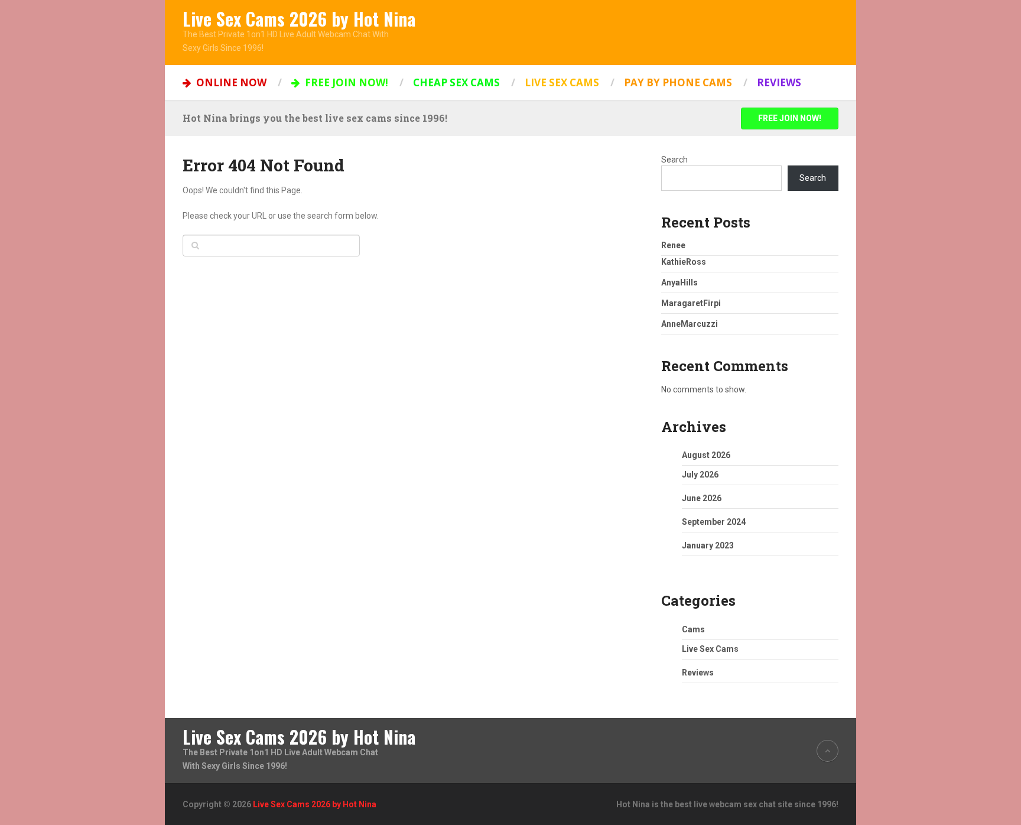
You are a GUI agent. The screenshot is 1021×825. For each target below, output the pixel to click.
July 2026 (700, 474)
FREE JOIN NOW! (345, 82)
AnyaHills (679, 282)
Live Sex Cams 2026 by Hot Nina (299, 19)
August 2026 (706, 455)
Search (674, 159)
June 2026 (701, 498)
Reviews (779, 82)
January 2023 (708, 545)
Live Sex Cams (562, 82)
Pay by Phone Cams (678, 82)
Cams (693, 629)
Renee (673, 245)
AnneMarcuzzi (689, 324)
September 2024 (714, 522)
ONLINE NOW (230, 82)
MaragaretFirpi (691, 303)
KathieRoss (683, 262)
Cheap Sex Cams (456, 82)
